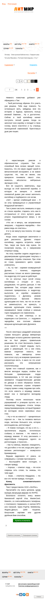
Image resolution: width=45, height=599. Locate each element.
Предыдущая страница (30, 535)
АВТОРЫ (18, 44)
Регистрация (12, 4)
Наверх (39, 596)
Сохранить (33, 65)
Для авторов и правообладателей (28, 584)
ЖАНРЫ (6, 44)
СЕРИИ (6, 49)
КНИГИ (31, 44)
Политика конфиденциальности (28, 586)
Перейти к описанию (14, 535)
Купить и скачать (22, 520)
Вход (4, 4)
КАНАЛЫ (19, 49)
